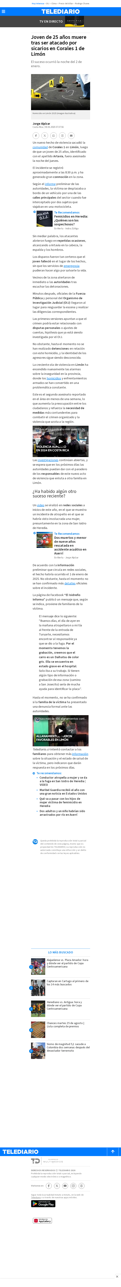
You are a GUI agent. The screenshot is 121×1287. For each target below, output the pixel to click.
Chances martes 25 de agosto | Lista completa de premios (65, 1024)
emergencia (72, 266)
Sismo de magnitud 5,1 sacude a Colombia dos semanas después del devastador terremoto (68, 1047)
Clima (54, 3)
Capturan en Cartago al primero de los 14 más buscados (68, 982)
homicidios (54, 378)
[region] (60, 926)
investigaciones (48, 460)
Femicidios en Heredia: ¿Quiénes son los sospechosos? (71, 220)
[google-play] (60, 1204)
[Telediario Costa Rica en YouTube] (65, 1185)
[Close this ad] (118, 1276)
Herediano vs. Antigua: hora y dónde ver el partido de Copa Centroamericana (64, 1005)
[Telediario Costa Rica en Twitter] (56, 1185)
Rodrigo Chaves (82, 3)
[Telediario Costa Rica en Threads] (81, 1185)
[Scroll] (113, 1152)
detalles (70, 583)
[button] (3, 12)
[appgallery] (60, 1221)
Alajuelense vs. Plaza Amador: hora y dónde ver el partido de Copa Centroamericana (67, 963)
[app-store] (60, 1213)
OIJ (47, 3)
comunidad (40, 147)
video (40, 505)
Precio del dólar (66, 3)
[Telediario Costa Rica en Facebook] (48, 1185)
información (80, 754)
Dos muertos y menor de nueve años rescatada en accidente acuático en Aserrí (70, 545)
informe (50, 184)
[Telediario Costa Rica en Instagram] (73, 1185)
